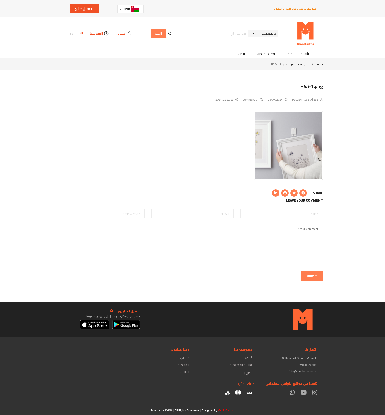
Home (319, 64)
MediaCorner (226, 410)
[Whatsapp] (292, 392)
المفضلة (183, 365)
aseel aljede (310, 99)
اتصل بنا (247, 373)
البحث (158, 33)
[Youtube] (303, 392)
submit (311, 276)
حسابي (184, 357)
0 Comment (250, 99)
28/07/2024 (275, 99)
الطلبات (184, 372)
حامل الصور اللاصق (300, 64)
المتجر (249, 357)
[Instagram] (314, 392)
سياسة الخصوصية (241, 365)
